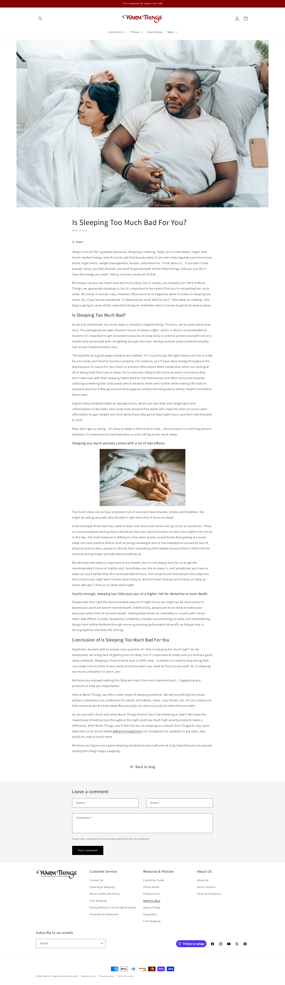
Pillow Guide (151, 887)
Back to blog (145, 766)
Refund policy (88, 976)
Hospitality (150, 914)
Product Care (151, 893)
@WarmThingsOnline (127, 731)
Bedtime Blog (151, 900)
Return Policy (151, 907)
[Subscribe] (101, 943)
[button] (40, 18)
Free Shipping (98, 900)
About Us (203, 880)
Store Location (206, 887)
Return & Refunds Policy (105, 893)
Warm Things (50, 976)
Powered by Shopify (68, 976)
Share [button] (79, 242)
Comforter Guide (153, 880)
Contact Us (96, 880)
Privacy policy (106, 976)
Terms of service (125, 976)
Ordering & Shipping (102, 887)
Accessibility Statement (104, 914)
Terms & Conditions (209, 893)
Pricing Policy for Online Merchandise (113, 907)
